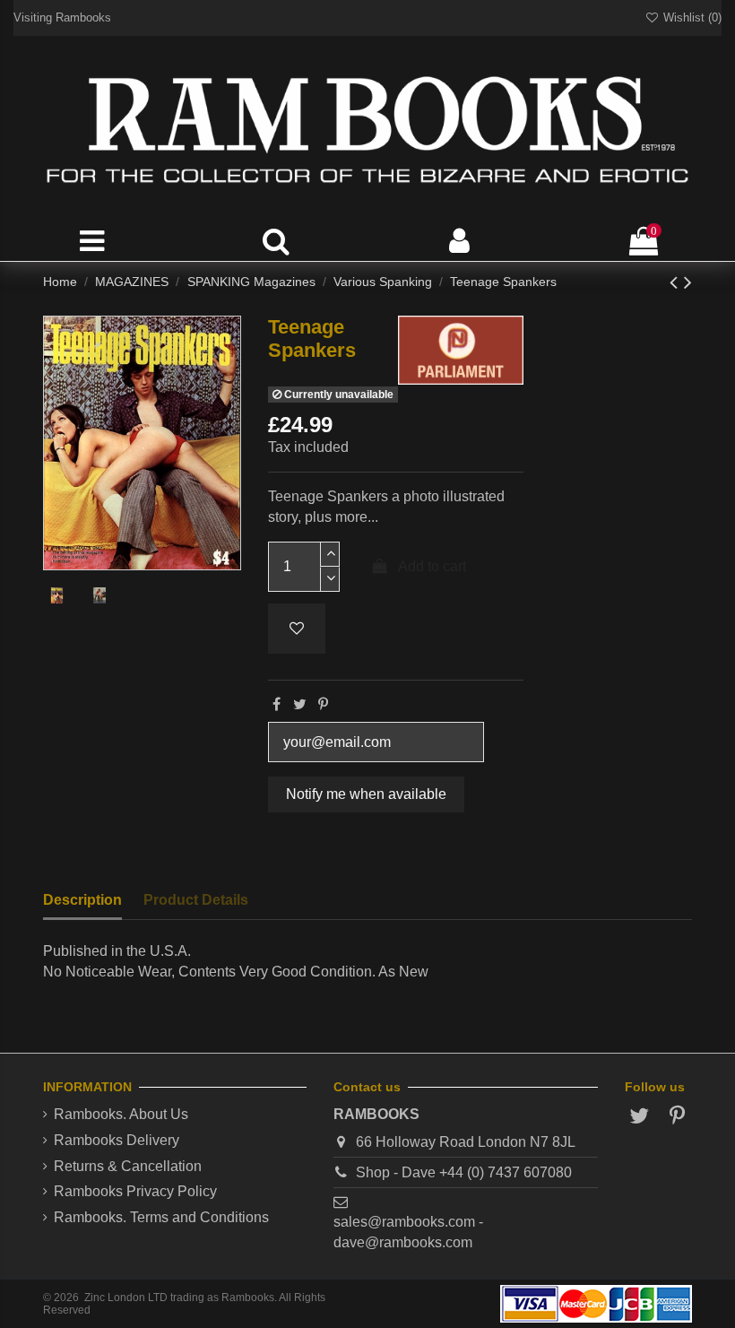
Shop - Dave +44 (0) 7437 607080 (464, 1172)
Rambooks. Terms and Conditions (161, 1217)
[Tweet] (300, 704)
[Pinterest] (323, 704)
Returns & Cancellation (128, 1166)
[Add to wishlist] (296, 628)
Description (82, 899)
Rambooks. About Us (121, 1114)
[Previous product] (677, 282)
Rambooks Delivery (116, 1140)
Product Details (195, 899)
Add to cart (432, 566)
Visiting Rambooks (62, 17)
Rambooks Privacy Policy (135, 1191)
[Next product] (688, 282)
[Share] (276, 704)
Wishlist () (691, 17)
